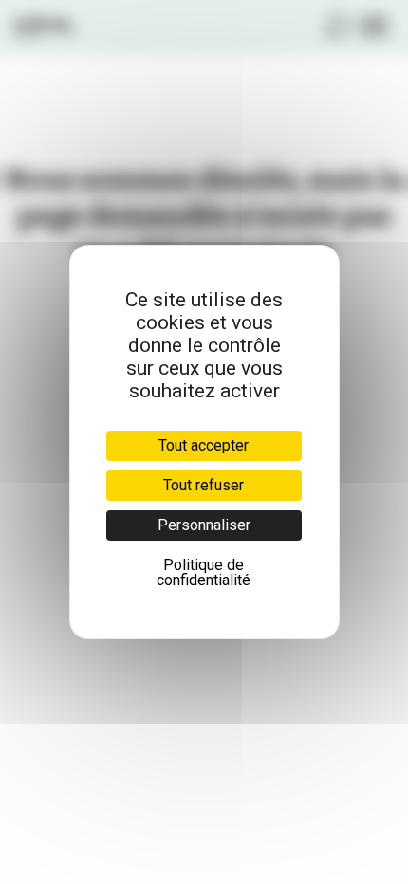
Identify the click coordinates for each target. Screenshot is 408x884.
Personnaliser (204, 525)
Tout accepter (203, 445)
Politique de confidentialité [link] (203, 572)
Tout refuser (203, 485)
